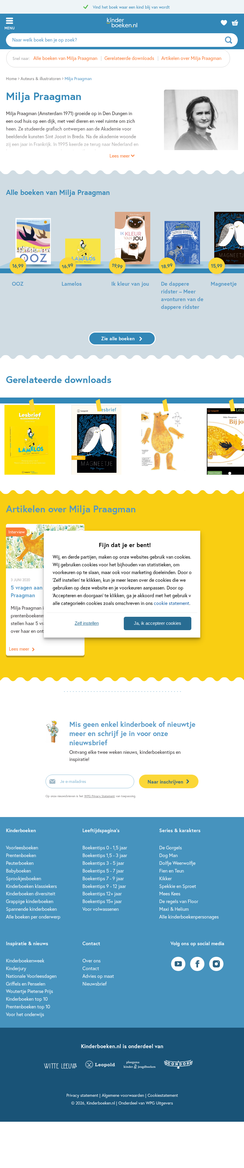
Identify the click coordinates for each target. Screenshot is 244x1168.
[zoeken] (230, 40)
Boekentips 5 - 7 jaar (103, 870)
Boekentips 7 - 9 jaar (103, 878)
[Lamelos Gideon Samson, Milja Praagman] (83, 250)
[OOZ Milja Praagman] (33, 250)
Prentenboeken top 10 (28, 1006)
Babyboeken (18, 870)
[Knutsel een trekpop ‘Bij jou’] (163, 439)
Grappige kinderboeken (29, 901)
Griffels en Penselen (25, 984)
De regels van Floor (178, 901)
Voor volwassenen (100, 909)
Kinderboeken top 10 (27, 999)
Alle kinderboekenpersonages (189, 916)
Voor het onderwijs (25, 1014)
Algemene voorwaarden (123, 1095)
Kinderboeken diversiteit (30, 893)
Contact (90, 968)
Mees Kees (169, 893)
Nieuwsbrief (94, 984)
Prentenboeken (21, 855)
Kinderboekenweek (25, 960)
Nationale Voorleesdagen (31, 976)
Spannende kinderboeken (31, 909)
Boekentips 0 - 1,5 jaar (104, 847)
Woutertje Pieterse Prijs (29, 991)
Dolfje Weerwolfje (177, 863)
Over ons (91, 960)
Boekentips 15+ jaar (102, 901)
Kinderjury (16, 968)
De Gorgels (170, 847)
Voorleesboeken (22, 847)
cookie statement (171, 603)
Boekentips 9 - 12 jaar (104, 886)
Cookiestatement (163, 1095)
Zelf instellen (87, 623)
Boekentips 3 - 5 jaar (103, 863)
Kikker (165, 878)
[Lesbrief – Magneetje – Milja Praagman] (96, 439)
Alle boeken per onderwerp (33, 916)
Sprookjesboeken (23, 878)
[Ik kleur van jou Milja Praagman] (132, 250)
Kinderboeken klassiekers (31, 886)
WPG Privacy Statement (99, 796)
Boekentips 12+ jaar (102, 893)
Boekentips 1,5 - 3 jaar (104, 855)
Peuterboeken (20, 863)
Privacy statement (82, 1095)
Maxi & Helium (174, 909)
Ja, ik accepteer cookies (157, 623)
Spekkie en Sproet (177, 886)
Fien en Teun (171, 870)
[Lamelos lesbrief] (30, 439)
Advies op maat (98, 976)
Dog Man (168, 855)
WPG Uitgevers (159, 1103)
